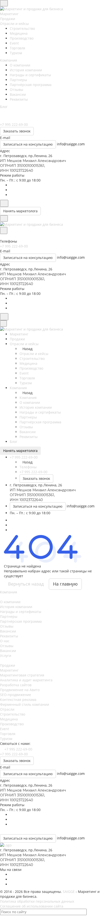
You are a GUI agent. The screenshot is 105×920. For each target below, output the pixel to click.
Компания (8, 592)
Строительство (22, 28)
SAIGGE (69, 891)
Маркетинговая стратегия (22, 675)
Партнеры (18, 79)
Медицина (19, 33)
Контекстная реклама (18, 699)
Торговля (17, 48)
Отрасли (7, 709)
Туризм (16, 53)
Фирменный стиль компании (24, 704)
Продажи (7, 665)
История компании (26, 70)
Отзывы (16, 89)
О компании (20, 65)
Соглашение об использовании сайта (31, 906)
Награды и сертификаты (30, 75)
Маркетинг (9, 670)
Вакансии (18, 94)
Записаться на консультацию (28, 144)
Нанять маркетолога (20, 211)
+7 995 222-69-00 (18, 749)
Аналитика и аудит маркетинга (26, 680)
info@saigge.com (71, 144)
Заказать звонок (17, 131)
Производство (21, 38)
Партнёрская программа (31, 84)
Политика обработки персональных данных (37, 901)
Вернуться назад (26, 584)
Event (14, 43)
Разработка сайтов (16, 685)
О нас (5, 641)
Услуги (5, 655)
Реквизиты (19, 99)
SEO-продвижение (15, 694)
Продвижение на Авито (20, 689)
